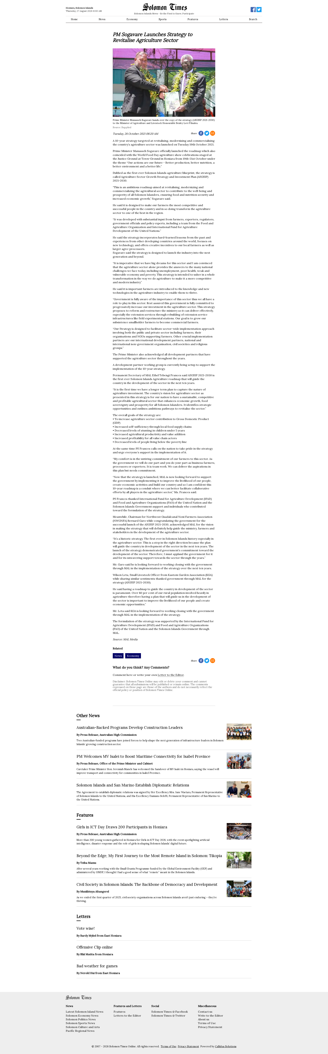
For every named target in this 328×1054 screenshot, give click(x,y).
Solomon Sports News (80, 1023)
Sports (163, 19)
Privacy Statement (210, 1027)
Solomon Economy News (82, 1015)
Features (193, 19)
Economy (132, 19)
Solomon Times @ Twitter (168, 1015)
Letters (223, 19)
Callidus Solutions (225, 1046)
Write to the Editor (210, 1015)
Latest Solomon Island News (84, 1011)
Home (74, 19)
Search (253, 19)
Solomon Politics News (81, 1019)
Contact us (205, 1011)
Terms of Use (207, 1023)
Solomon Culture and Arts (83, 1027)
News (102, 19)
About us (203, 1019)
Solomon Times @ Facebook (169, 1011)
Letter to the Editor (171, 675)
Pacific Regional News (80, 1030)
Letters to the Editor (127, 1015)
